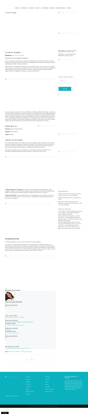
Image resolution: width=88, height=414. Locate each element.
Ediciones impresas (30, 391)
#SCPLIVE (28, 394)
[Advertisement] (70, 122)
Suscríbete (47, 376)
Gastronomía (28, 386)
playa (30, 351)
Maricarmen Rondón (18, 55)
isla (27, 351)
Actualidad (28, 381)
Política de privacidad (49, 389)
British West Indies (14, 351)
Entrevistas (28, 379)
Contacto (47, 379)
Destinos (27, 376)
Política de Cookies (49, 391)
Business (27, 389)
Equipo (46, 381)
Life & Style (28, 384)
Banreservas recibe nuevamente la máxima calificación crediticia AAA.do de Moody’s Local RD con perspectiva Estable (70, 203)
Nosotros (47, 384)
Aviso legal (47, 386)
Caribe (23, 351)
